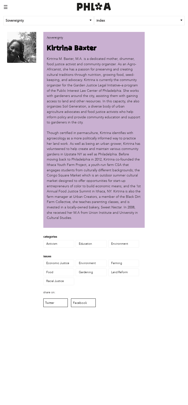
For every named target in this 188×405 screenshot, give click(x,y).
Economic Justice (57, 263)
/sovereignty (55, 37)
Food (49, 272)
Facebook (80, 303)
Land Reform (119, 272)
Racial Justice (55, 281)
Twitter (49, 303)
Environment (119, 243)
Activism (51, 243)
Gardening (86, 272)
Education (85, 243)
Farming (116, 263)
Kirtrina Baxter (71, 48)
